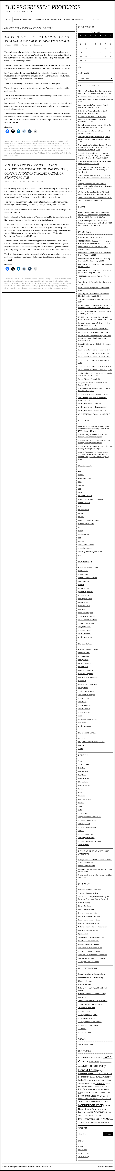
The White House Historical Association (92, 955)
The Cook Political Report (87, 820)
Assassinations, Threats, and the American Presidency (59, 19)
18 (91, 52)
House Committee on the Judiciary (90, 977)
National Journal (84, 785)
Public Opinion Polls (96, 1101)
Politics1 (81, 792)
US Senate (103, 1119)
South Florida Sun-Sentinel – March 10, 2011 (94, 353)
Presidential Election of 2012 (96, 1092)
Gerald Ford (91, 1080)
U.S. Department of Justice (87, 1015)
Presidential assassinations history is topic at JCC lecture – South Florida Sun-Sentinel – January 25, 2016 (94, 338)
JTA (79, 506)
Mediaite (81, 513)
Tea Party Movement (98, 1112)
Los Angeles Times (85, 599)
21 (105, 52)
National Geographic (85, 670)
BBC (79, 482)
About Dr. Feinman (22, 19)
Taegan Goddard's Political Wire (89, 817)
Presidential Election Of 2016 (93, 1095)
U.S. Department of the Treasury (90, 1022)
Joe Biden (100, 1083)
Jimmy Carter (90, 1083)
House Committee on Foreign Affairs (91, 974)
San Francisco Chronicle (86, 616)
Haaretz (81, 585)
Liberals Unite (83, 782)
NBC (80, 527)
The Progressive (84, 712)
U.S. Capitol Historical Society (88, 962)
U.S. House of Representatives (89, 1025)
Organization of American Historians (91, 937)
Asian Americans (31, 281)
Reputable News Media (62, 148)
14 (105, 48)
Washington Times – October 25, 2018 (92, 410)
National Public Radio (86, 524)
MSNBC (81, 517)
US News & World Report (87, 719)
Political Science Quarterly (87, 684)
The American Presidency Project (90, 948)
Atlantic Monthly (84, 653)
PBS (79, 538)
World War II (105, 1122)
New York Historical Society (88, 930)
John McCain (89, 1086)
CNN (80, 492)
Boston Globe (83, 571)
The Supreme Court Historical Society (91, 951)
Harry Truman (100, 1080)
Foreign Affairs (83, 656)
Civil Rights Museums (54, 143)
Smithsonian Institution (29, 150)
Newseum (82, 997)
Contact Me (94, 19)
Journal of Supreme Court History (90, 916)
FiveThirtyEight (83, 778)
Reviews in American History (88, 944)
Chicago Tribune (84, 574)
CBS (79, 489)
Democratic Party (94, 1066)
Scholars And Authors (12, 150)
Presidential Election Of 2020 (90, 1098)
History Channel (84, 503)
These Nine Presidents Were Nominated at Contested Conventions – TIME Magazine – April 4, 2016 (94, 169)
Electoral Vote (83, 771)
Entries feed (82, 1150)
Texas (109, 1112)
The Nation (82, 702)
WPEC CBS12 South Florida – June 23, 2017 (94, 414)
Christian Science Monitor (87, 578)
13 (100, 48)
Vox (79, 555)
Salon (80, 806)
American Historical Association (35, 141)
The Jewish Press (84, 627)
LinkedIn (81, 745)
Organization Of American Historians (17, 148)
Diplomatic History (85, 906)
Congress (103, 1062)
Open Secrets (83, 934)
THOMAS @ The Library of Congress (91, 958)
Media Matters (83, 510)
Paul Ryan (94, 1089)
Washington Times (85, 637)
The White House (84, 1011)
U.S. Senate (82, 1029)
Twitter (80, 749)
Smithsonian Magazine (86, 691)
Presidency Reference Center (88, 941)
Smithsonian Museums (47, 150)
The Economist (83, 698)
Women (88, 1122)
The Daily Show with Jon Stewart (90, 552)
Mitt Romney (84, 1089)
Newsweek (82, 681)
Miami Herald (83, 602)
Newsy (80, 531)
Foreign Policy (83, 660)
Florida (89, 1074)
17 (86, 52)
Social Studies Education (19, 288)
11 (91, 48)
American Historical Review (88, 893)
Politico (81, 789)
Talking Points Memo (86, 545)
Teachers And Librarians (24, 153)
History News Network (86, 866)
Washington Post (84, 634)
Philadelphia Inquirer (85, 613)
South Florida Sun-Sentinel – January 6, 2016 (94, 350)
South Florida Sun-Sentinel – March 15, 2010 (94, 357)
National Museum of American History (92, 994)
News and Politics (12, 141)
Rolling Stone (83, 688)
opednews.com (83, 534)
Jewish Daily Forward (85, 592)
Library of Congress (85, 981)
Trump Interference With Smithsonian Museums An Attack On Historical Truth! (38, 39)
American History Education (14, 281)
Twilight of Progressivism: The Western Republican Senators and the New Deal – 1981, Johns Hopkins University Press (95, 222)
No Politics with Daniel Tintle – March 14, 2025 (95, 332)
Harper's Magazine (85, 663)
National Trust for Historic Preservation (92, 927)
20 (100, 52)
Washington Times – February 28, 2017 (92, 407)
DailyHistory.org (84, 902)
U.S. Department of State (87, 1018)
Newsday (81, 609)
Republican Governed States (26, 286)
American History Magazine (88, 649)
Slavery (7, 288)
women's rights (61, 288)
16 (81, 52)
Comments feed (84, 1153)
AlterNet (81, 475)
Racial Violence (9, 286)
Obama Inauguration (85, 1044)
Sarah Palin (103, 1109)
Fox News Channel (98, 1074)
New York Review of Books (88, 677)
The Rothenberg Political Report (89, 841)
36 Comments (37, 45)
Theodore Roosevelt (85, 1115)
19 (95, 52)
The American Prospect (86, 695)
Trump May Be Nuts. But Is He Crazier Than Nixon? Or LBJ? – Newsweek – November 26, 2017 (94, 177)
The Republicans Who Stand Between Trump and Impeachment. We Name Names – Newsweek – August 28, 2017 (94, 147)
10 (86, 48)
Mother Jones (83, 667)
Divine (100, 1166)
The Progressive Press (86, 838)
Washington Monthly (85, 726)
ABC (79, 471)
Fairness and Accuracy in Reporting (91, 499)
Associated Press (84, 478)
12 (95, 48)
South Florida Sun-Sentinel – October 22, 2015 (95, 370)
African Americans (30, 279)
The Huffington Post (85, 834)
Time (80, 716)
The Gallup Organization (87, 827)
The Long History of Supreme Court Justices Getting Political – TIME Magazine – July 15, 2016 (94, 139)
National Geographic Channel (88, 520)
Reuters (81, 541)
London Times (83, 595)
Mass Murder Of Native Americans (21, 283)
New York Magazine (85, 674)
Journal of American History (88, 913)
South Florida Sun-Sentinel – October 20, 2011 (95, 366)
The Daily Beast (84, 824)
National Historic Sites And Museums (56, 146)
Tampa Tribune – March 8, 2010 (90, 379)
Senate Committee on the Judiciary (90, 1004)
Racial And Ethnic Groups (62, 283)
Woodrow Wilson (96, 1122)
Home (8, 19)
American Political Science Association (32, 143)
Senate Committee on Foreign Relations (92, 1001)
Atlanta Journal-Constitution (88, 567)
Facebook (81, 738)
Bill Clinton (94, 1061)
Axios (80, 761)
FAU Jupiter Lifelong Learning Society (91, 742)
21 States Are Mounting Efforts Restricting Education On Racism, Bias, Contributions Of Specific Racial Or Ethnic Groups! (36, 171)
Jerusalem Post (83, 588)
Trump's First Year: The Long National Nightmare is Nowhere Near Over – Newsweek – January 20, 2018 (95, 186)
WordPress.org (83, 1157)
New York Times (84, 606)
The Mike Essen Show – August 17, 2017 (93, 394)
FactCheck (82, 775)
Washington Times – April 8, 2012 (90, 403)
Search (108, 1134)
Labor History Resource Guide (89, 920)
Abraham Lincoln (84, 1057)
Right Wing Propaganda (58, 286)
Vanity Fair (82, 723)
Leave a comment (36, 181)
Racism (106, 1101)
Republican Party (43, 286)
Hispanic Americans (45, 281)
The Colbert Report (85, 548)
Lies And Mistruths (35, 146)
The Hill (81, 831)
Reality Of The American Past (42, 148)
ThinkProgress (83, 845)
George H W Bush (96, 1077)
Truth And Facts (49, 288)
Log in (80, 1146)
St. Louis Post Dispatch (86, 623)
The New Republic (84, 705)
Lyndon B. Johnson (101, 1086)
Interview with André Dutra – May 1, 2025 (93, 329)
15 (110, 48)
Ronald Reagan (92, 1109)
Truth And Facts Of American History (47, 153)
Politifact (81, 796)
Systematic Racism (36, 288)
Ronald (24, 45)
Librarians (24, 146)
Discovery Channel (85, 496)
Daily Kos (81, 768)
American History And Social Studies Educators (55, 279)
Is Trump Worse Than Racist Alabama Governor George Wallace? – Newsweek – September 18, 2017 (93, 119)
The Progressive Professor (42, 7)
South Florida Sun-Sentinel (87, 620)
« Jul (79, 67)
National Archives (84, 984)
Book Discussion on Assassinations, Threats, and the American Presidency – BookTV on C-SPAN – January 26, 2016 (94, 428)
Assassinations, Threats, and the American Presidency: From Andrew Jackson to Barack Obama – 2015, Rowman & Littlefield (94, 214)
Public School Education (43, 283)
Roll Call (81, 803)
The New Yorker (84, 709)
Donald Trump (88, 1070)
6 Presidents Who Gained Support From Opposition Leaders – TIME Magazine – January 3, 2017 (95, 99)
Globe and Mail (83, 581)
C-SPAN (81, 485)
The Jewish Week (84, 630)
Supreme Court (84, 1112)
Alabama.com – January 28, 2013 (90, 237)
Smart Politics (83, 813)
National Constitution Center (88, 923)
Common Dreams (84, 764)
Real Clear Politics (84, 799)
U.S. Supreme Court (85, 1032)
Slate (80, 810)
